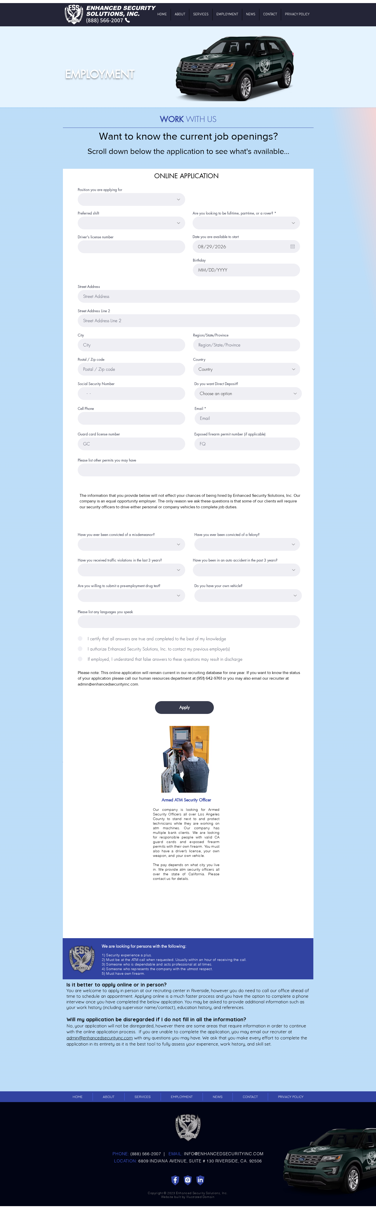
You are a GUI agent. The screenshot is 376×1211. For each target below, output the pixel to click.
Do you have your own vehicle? (218, 586)
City (81, 335)
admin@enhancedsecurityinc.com (108, 684)
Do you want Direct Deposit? (216, 384)
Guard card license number (99, 434)
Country (199, 359)
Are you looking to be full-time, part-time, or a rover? (233, 213)
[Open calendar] (293, 246)
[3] (187, 1180)
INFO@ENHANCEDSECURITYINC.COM (223, 1153)
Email (199, 408)
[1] (175, 1180)
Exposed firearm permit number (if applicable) (230, 434)
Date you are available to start (216, 237)
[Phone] (127, 20)
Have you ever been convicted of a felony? (227, 534)
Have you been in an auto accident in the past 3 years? (235, 560)
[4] (200, 1180)
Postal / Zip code (91, 359)
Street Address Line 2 (94, 311)
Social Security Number (96, 384)
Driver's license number (96, 237)
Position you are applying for (100, 190)
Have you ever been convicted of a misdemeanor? (116, 534)
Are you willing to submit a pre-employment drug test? (119, 586)
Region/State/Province (210, 335)
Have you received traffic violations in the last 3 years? (120, 560)
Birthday (199, 260)
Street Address (89, 286)
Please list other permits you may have (107, 460)
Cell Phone (86, 408)
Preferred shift (88, 213)
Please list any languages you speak (105, 612)
